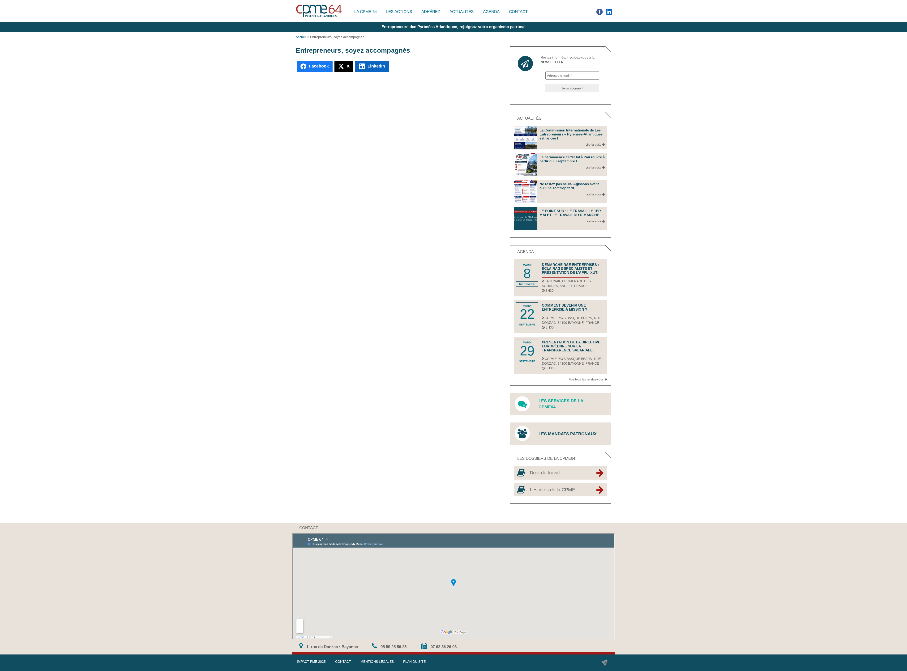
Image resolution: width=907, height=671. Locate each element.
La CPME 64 (365, 11)
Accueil (301, 37)
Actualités (461, 11)
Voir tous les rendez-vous (587, 379)
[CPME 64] (319, 11)
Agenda (491, 11)
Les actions (399, 11)
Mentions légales (377, 661)
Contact (518, 11)
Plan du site (414, 661)
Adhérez (430, 11)
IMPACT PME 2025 (311, 661)
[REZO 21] (604, 662)
